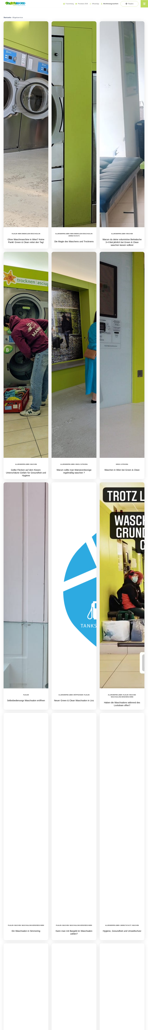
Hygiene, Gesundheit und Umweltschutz (122, 931)
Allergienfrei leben (62, 233)
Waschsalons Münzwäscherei (122, 697)
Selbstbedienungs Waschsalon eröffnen (26, 700)
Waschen (129, 233)
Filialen (14, 233)
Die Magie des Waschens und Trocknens (74, 241)
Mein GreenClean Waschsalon (29, 233)
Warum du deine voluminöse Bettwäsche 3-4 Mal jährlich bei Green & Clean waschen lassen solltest (122, 242)
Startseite (7, 17)
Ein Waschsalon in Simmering (26, 931)
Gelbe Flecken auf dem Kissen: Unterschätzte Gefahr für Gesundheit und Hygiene (26, 473)
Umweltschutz (74, 236)
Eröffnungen (78, 695)
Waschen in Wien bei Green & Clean (122, 470)
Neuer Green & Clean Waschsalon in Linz (74, 700)
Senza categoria (81, 464)
